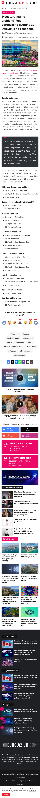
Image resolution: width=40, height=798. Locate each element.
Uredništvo (15, 781)
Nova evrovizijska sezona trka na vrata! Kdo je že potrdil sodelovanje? (9, 622)
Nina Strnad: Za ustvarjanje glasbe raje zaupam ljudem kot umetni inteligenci (26, 494)
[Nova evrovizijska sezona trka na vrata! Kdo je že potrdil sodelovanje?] (10, 612)
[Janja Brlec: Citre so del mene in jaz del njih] (7, 522)
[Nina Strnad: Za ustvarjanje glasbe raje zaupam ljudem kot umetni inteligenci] (7, 495)
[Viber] (23, 362)
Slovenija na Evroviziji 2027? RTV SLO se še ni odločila (29, 578)
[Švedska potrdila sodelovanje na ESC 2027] (7, 662)
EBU (10, 342)
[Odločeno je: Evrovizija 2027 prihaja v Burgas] (29, 548)
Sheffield (20, 342)
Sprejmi (6, 794)
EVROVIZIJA (12, 8)
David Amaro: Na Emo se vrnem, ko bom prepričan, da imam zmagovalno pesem (25, 513)
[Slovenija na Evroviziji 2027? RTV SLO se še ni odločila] (29, 569)
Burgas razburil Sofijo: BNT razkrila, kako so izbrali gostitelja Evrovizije (9, 558)
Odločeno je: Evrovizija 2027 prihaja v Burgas (29, 556)
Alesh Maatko (9, 37)
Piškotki (31, 781)
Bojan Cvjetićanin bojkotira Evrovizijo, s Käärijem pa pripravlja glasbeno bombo (23, 531)
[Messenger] (16, 362)
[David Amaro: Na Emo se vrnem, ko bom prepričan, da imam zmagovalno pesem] (7, 513)
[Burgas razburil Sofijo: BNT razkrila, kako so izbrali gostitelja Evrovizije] (10, 548)
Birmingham (26, 351)
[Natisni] (31, 362)
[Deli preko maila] (27, 362)
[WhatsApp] (20, 362)
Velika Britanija (13, 338)
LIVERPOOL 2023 (22, 8)
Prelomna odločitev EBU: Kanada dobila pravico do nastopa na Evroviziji (25, 686)
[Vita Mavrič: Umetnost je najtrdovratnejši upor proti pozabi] (7, 504)
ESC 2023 (32, 347)
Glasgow (12, 351)
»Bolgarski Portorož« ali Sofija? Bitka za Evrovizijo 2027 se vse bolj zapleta (10, 600)
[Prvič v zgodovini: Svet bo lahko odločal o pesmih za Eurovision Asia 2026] (29, 591)
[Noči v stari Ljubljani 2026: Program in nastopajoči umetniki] (7, 712)
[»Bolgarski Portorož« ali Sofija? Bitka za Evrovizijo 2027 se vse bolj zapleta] (10, 591)
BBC (30, 342)
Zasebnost (20, 784)
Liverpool (15, 334)
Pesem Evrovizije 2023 (14, 347)
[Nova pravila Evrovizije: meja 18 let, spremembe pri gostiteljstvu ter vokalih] (10, 569)
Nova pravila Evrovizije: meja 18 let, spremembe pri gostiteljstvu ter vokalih (10, 579)
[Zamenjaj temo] (27, 3)
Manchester (20, 355)
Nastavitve (32, 791)
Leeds (26, 334)
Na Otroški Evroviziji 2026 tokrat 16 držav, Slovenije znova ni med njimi (29, 622)
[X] (12, 362)
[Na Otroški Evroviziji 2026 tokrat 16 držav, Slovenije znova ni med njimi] (29, 612)
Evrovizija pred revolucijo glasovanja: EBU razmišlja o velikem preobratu (24, 721)
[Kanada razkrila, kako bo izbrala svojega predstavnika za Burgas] (7, 644)
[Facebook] (8, 362)
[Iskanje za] (30, 3)
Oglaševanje (24, 781)
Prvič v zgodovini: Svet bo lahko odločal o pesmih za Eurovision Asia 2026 (29, 600)
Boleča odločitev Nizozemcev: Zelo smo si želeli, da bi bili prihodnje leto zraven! (24, 652)
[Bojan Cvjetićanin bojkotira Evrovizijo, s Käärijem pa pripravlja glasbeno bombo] (7, 532)
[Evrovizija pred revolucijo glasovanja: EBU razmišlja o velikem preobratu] (7, 721)
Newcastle (28, 338)
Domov (5, 8)
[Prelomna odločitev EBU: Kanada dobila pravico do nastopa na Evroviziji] (7, 687)
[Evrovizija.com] (13, 2)
